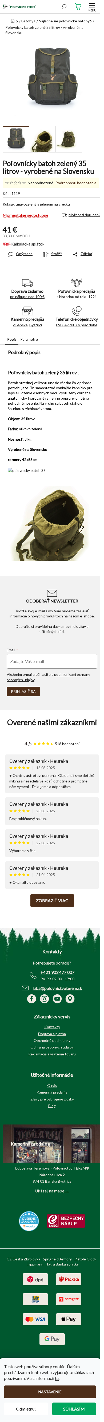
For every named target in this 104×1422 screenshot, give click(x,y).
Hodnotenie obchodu (52, 722)
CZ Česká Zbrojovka (23, 1259)
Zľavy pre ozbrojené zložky (52, 1099)
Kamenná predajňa (52, 1092)
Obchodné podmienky (52, 1040)
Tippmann (35, 1264)
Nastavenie (50, 1391)
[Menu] (92, 6)
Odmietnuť (26, 1408)
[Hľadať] (64, 6)
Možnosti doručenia (85, 214)
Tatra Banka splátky (62, 1264)
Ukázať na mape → (52, 1190)
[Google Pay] (52, 1338)
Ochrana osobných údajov (52, 1047)
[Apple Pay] (69, 1318)
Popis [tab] (12, 339)
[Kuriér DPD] (35, 1278)
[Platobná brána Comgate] (69, 1298)
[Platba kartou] (35, 1318)
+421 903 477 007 (57, 972)
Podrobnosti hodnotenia (75, 182)
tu (57, 1378)
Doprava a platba (52, 1033)
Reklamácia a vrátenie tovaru (52, 1054)
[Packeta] (69, 1278)
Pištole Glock (85, 1259)
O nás (52, 1085)
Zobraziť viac (52, 900)
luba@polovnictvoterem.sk (57, 988)
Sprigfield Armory (57, 1259)
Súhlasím (74, 1408)
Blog (52, 1105)
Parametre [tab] (29, 339)
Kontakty (52, 1027)
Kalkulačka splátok (27, 244)
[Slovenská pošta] (35, 1298)
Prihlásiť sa (23, 691)
